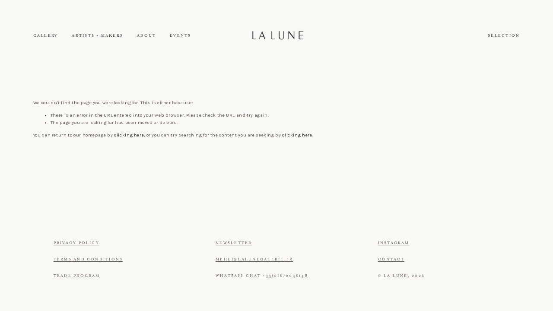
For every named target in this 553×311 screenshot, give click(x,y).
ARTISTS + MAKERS (97, 35)
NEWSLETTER (234, 243)
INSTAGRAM (394, 243)
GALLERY (45, 35)
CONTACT (391, 259)
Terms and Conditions (88, 259)
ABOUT (146, 35)
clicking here (129, 135)
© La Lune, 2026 (401, 275)
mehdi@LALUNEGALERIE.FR (254, 259)
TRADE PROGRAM (77, 275)
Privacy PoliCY (76, 243)
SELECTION (504, 35)
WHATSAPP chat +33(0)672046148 (262, 275)
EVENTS (180, 35)
